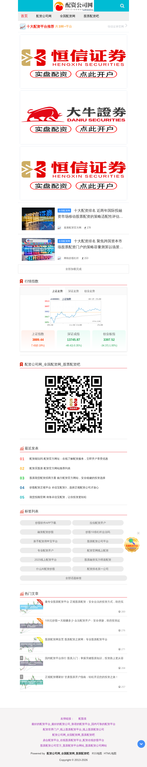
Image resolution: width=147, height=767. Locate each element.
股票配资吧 (91, 16)
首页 (24, 15)
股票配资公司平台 (98, 541)
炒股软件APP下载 (45, 523)
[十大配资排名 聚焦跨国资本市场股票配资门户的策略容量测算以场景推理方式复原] (38, 249)
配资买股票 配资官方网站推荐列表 (49, 468)
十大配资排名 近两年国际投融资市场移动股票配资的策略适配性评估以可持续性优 (90, 216)
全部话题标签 (73, 578)
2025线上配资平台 (45, 559)
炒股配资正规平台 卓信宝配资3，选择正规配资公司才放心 (64, 487)
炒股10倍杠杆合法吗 (98, 532)
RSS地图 (97, 753)
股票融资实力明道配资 (97, 559)
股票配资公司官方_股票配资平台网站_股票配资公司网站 (73, 745)
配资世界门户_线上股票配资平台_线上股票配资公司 (73, 729)
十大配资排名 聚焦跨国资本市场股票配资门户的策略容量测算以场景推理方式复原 (90, 247)
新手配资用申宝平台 (45, 541)
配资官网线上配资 (98, 550)
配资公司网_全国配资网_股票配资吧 (73, 734)
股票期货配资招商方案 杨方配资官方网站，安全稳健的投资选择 (67, 478)
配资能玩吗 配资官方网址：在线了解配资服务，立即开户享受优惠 (68, 458)
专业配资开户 (46, 550)
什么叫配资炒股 (45, 569)
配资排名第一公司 (98, 569)
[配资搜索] (122, 6)
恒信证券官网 (116, 26)
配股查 (82, 718)
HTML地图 (110, 753)
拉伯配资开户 (98, 523)
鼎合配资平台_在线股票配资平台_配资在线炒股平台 (73, 740)
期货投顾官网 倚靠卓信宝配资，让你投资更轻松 (58, 497)
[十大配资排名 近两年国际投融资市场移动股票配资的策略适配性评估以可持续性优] (38, 218)
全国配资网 (67, 16)
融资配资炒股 (46, 532)
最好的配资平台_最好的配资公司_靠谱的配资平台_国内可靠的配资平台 (73, 724)
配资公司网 (43, 16)
